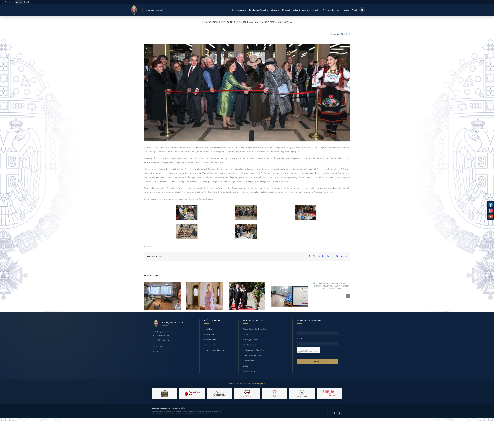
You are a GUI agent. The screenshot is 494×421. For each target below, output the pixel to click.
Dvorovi (246, 334)
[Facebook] (490, 204)
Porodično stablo (249, 345)
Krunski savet (209, 329)
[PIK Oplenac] (247, 393)
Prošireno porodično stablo (253, 350)
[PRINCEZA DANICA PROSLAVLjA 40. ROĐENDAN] (204, 296)
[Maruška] (219, 393)
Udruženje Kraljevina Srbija (214, 350)
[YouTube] (490, 216)
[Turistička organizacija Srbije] (329, 393)
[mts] (274, 393)
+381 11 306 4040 (162, 340)
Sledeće (344, 34)
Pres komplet (157, 346)
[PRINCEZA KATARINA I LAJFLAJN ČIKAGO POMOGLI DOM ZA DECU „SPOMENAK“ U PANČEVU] (162, 296)
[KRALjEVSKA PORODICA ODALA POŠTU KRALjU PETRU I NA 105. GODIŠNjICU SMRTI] (247, 296)
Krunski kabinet (210, 339)
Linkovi (245, 366)
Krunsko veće (209, 334)
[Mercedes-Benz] (302, 393)
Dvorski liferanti (249, 360)
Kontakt (155, 351)
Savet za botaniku (211, 345)
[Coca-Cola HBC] (192, 393)
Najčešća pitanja (249, 371)
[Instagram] (490, 210)
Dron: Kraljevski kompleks (253, 355)
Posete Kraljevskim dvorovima (254, 329)
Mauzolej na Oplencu (251, 339)
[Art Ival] (164, 393)
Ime (298, 329)
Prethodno (334, 34)
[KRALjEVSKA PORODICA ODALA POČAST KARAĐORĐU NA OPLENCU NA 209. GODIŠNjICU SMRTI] (331, 286)
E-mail (299, 339)
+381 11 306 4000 (162, 336)
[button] (362, 10)
